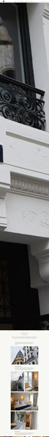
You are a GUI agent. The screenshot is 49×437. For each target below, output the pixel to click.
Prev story (10, 331)
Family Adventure (27, 1)
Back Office (31, 1)
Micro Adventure (22, 1)
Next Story (39, 331)
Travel (15, 1)
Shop (33, 1)
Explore (18, 1)
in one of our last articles (25, 336)
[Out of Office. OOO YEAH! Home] (3, 1)
